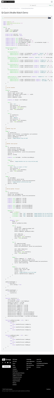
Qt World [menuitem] (14, 384)
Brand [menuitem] (14, 363)
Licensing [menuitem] (28, 359)
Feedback (48, 389)
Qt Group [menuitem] (15, 359)
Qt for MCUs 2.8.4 (4, 8)
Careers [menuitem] (14, 367)
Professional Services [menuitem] (17, 377)
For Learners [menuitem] (39, 361)
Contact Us (6, 366)
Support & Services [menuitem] (17, 375)
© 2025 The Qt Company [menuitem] (7, 389)
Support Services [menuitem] (16, 381)
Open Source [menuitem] (29, 363)
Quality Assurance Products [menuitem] (18, 373)
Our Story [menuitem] (15, 361)
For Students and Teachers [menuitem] (42, 363)
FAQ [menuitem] (27, 369)
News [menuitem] (14, 365)
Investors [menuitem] (15, 369)
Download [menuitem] (28, 367)
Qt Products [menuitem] (15, 371)
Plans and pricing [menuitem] (30, 365)
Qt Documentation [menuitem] (40, 365)
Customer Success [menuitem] (16, 379)
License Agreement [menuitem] (30, 361)
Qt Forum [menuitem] (38, 367)
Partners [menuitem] (14, 382)
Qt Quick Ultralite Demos (15, 8)
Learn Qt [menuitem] (39, 359)
